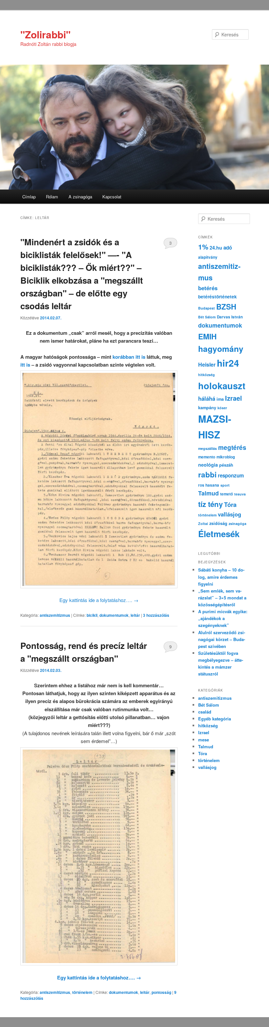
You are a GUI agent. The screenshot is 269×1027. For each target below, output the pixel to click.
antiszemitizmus (55, 615)
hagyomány (220, 348)
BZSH (226, 306)
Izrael (233, 398)
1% (203, 247)
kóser (222, 407)
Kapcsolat (111, 196)
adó (227, 247)
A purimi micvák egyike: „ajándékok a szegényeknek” (222, 618)
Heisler (207, 364)
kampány (207, 408)
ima (220, 399)
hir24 (228, 363)
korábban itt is (130, 356)
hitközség (206, 374)
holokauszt (221, 385)
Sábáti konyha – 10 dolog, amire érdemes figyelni (221, 577)
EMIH (207, 336)
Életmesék (218, 534)
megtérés (232, 447)
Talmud (208, 493)
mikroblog (226, 457)
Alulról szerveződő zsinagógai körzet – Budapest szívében (221, 639)
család (204, 712)
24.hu (216, 247)
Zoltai (203, 523)
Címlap (29, 196)
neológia (208, 464)
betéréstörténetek (217, 296)
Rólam (52, 196)
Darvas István (230, 317)
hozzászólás (156, 615)
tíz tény (210, 504)
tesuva (240, 494)
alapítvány (207, 257)
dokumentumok (114, 615)
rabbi (207, 474)
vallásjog (229, 514)
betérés (207, 288)
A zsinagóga (80, 196)
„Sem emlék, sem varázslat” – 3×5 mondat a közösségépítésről (222, 598)
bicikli (92, 615)
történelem (82, 992)
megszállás (207, 448)
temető (226, 494)
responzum (231, 475)
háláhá (206, 398)
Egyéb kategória (214, 718)
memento (206, 457)
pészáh (226, 465)
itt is (25, 364)
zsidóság (218, 523)
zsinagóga (237, 523)
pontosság (161, 992)
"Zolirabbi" (45, 34)
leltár (135, 615)
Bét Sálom (207, 316)
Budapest (206, 308)
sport (225, 485)
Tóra (230, 504)
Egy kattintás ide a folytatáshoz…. (98, 599)
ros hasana (208, 485)
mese (203, 739)
